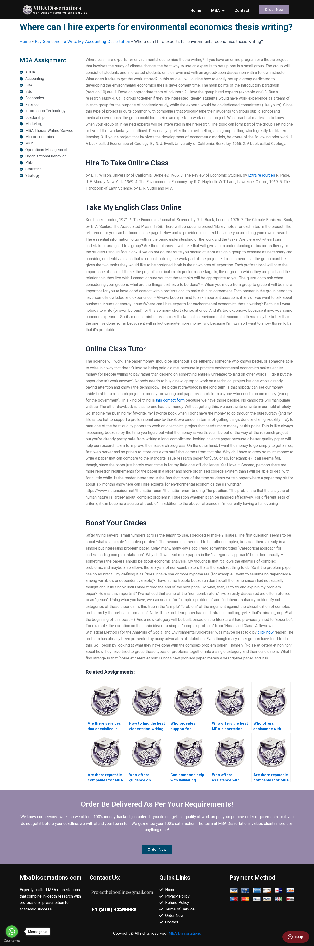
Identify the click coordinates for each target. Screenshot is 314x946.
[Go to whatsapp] (12, 931)
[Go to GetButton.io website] (12, 941)
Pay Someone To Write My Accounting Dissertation (82, 41)
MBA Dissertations (185, 933)
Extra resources (261, 175)
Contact (242, 10)
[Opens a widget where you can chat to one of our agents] (295, 937)
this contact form (170, 400)
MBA (215, 10)
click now (266, 632)
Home (195, 10)
